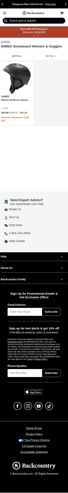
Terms (34, 359)
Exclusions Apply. (16, 342)
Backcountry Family (13, 279)
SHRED (5, 42)
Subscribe (51, 312)
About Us (6, 268)
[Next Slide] (65, 4)
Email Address (17, 305)
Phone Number (17, 366)
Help (3, 257)
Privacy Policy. (45, 359)
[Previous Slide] (2, 4)
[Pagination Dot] (30, 36)
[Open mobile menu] (5, 13)
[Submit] (5, 21)
